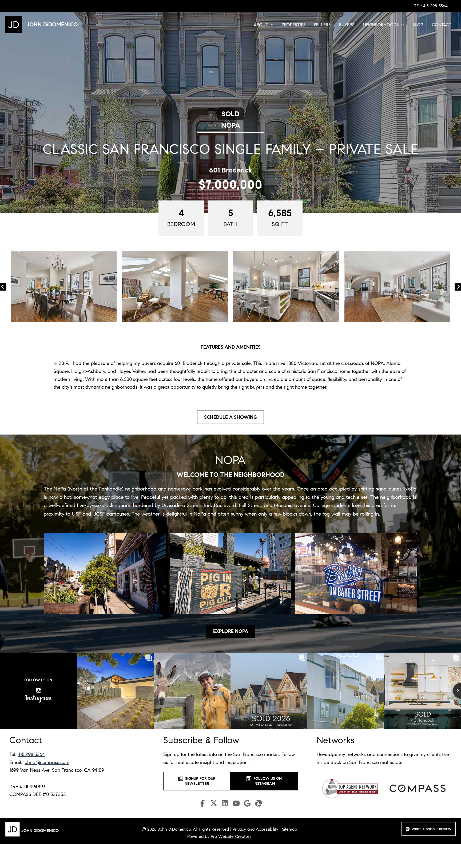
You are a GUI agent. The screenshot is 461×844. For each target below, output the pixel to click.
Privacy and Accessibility (255, 829)
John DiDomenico (174, 829)
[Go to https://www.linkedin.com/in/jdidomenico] (224, 804)
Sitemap (289, 829)
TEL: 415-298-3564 (431, 5)
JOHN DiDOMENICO (52, 24)
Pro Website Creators (231, 836)
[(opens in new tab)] (350, 788)
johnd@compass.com (46, 762)
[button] (270, 24)
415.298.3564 (31, 754)
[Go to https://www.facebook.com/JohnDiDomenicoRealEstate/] (202, 804)
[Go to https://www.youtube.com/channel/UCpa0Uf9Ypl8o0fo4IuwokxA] (236, 804)
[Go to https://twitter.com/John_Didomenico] (213, 804)
